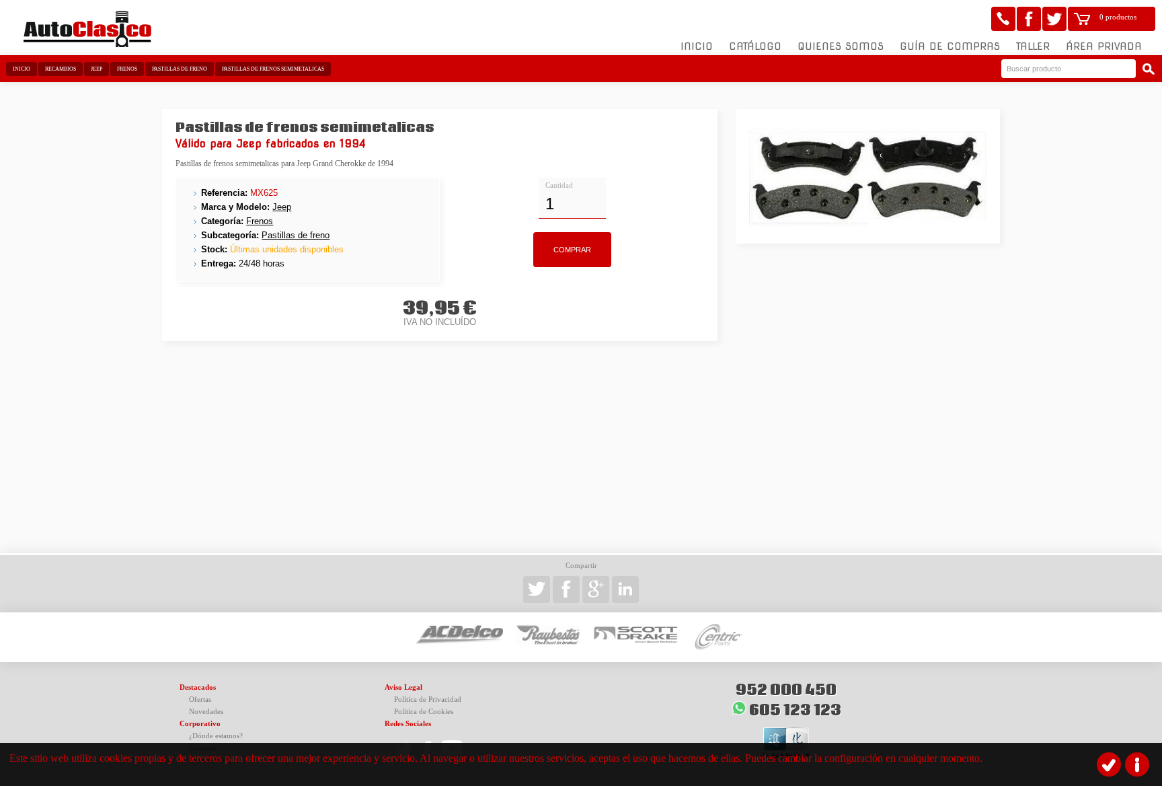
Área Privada (1104, 46)
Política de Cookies (423, 711)
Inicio (697, 46)
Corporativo (200, 723)
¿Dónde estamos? (216, 736)
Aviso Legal (403, 687)
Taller (1033, 46)
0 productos (1117, 17)
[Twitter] (1054, 19)
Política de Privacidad (427, 699)
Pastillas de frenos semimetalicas (273, 69)
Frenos (127, 69)
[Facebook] (1029, 19)
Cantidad (559, 185)
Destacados (198, 687)
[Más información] (1137, 764)
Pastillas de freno (179, 69)
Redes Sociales (408, 723)
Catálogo (755, 46)
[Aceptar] (1109, 764)
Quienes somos (841, 46)
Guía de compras (950, 46)
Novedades (206, 711)
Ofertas (200, 699)
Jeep (96, 69)
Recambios (60, 69)
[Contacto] (1003, 19)
